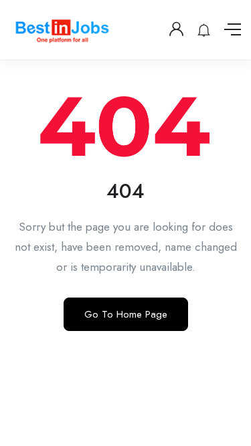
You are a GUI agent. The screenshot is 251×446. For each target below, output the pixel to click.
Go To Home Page (125, 314)
